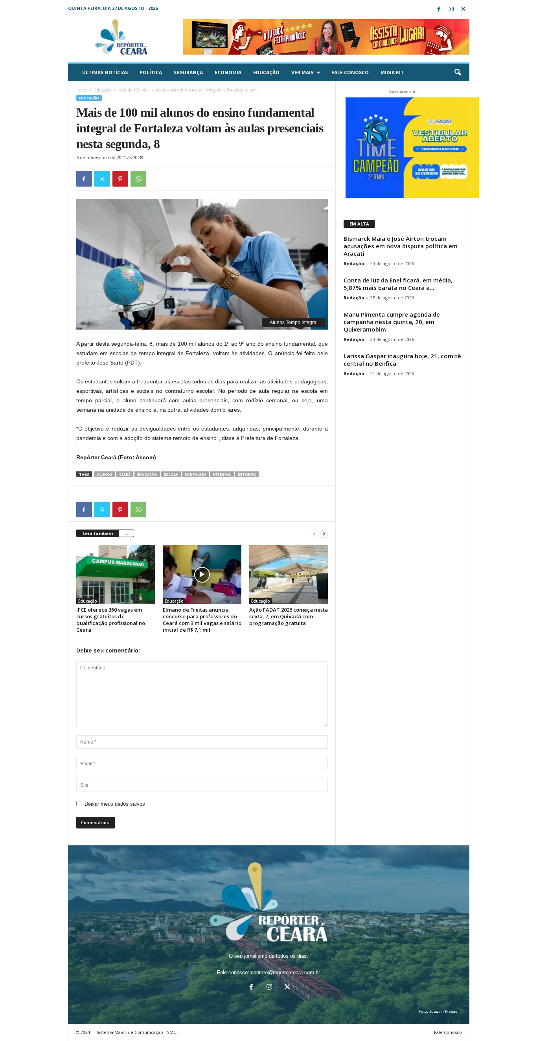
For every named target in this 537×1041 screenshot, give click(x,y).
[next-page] (324, 534)
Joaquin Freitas (443, 1011)
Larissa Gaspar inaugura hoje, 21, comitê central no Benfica (402, 359)
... (126, 533)
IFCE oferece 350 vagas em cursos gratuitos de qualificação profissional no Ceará (110, 619)
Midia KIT (392, 72)
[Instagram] (451, 9)
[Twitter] (463, 9)
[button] (457, 72)
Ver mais (302, 72)
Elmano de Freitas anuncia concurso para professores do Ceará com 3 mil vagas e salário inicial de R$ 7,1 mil (202, 619)
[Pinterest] (120, 179)
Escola (171, 474)
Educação (266, 72)
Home (81, 90)
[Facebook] (439, 9)
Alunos (104, 474)
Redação (354, 263)
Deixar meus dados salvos (115, 804)
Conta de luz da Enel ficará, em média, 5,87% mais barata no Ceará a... (398, 283)
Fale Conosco (350, 72)
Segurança (188, 72)
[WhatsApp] (138, 179)
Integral (222, 474)
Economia (228, 72)
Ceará (125, 474)
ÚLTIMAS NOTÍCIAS (105, 72)
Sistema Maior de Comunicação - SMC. (137, 1032)
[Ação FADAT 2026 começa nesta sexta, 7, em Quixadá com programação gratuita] (288, 574)
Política (151, 72)
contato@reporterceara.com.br (285, 972)
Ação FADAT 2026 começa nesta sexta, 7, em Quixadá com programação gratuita (288, 616)
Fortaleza (195, 474)
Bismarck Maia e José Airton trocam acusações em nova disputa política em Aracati (401, 246)
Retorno (247, 474)
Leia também (98, 533)
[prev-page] (314, 534)
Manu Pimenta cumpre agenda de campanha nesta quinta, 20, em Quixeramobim (392, 321)
